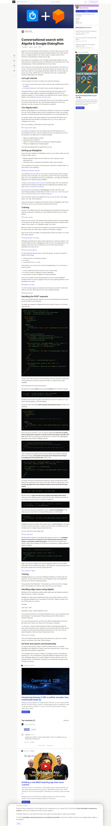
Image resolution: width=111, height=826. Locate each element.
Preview (33, 729)
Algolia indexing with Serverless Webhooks (86, 32)
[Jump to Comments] (14, 61)
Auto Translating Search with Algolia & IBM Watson (85, 39)
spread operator (35, 499)
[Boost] (14, 70)
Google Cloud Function (44, 97)
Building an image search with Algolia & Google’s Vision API (85, 46)
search (36, 47)
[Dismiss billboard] (100, 806)
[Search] (18, 2)
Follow (86, 11)
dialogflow (25, 47)
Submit (27, 729)
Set (52, 499)
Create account (93, 1)
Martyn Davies (28, 31)
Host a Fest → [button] (80, 107)
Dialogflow (27, 88)
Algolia (27, 84)
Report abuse (50, 745)
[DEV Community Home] (13, 2)
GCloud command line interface (34, 186)
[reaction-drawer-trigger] (14, 56)
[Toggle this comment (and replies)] (22, 737)
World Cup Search (53, 119)
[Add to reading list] (14, 66)
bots (40, 47)
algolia (31, 47)
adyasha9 (27, 734)
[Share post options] (14, 75)
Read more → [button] (26, 712)
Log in (85, 1)
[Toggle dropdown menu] (69, 666)
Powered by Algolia (55, 1)
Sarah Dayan (31, 121)
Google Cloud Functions (37, 183)
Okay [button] (18, 823)
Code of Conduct (41, 745)
